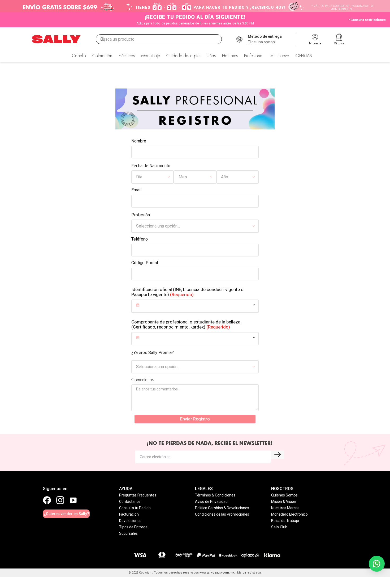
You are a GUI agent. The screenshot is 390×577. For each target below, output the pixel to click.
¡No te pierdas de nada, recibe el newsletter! (209, 443)
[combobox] (159, 39)
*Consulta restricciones (367, 20)
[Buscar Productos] (102, 39)
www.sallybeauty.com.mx (217, 572)
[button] (265, 39)
